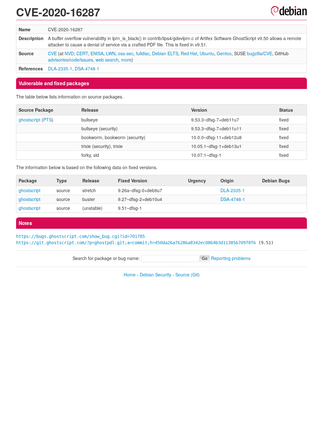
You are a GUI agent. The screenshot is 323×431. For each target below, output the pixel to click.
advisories (58, 59)
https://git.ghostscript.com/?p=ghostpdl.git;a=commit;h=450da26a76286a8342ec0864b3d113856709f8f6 (136, 242)
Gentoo (224, 53)
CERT (82, 53)
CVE (52, 53)
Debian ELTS (165, 53)
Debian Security (155, 274)
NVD (69, 53)
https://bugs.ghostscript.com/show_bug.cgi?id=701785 (80, 236)
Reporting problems (230, 258)
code (74, 59)
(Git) (195, 274)
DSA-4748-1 (87, 68)
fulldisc (143, 53)
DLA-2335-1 (60, 68)
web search (107, 59)
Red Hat (189, 53)
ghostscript (29, 119)
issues (86, 59)
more (126, 59)
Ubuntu (207, 53)
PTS (47, 119)
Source (182, 274)
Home (130, 274)
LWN (110, 53)
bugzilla (254, 53)
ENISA (97, 53)
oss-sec (125, 53)
